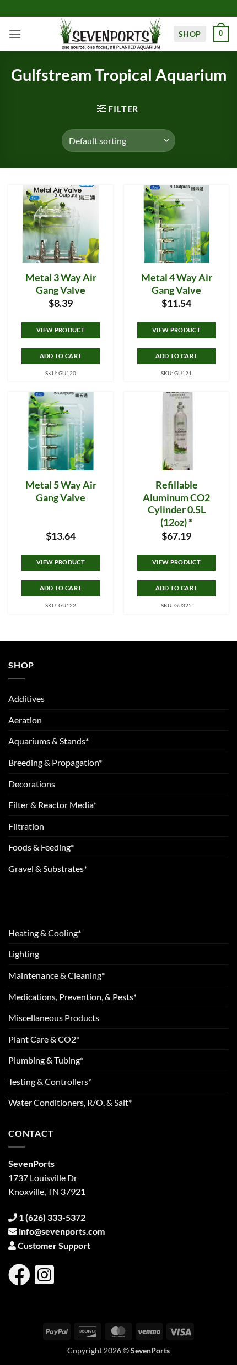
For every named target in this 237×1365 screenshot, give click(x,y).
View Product (60, 329)
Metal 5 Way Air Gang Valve (60, 491)
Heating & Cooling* (44, 933)
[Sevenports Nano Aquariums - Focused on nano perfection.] (111, 34)
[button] (14, 33)
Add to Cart (61, 355)
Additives (26, 698)
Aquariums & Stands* (48, 741)
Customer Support (54, 1245)
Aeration (25, 720)
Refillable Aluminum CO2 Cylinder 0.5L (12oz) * (176, 504)
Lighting (23, 954)
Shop (190, 34)
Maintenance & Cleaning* (56, 975)
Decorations (31, 784)
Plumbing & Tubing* (45, 1060)
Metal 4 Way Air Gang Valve (176, 284)
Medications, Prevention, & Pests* (72, 996)
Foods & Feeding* (41, 847)
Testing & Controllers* (49, 1081)
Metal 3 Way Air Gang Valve (60, 284)
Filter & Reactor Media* (52, 804)
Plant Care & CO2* (43, 1039)
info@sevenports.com (62, 1231)
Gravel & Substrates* (47, 868)
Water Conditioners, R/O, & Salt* (70, 1102)
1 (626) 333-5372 (52, 1217)
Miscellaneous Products (53, 1017)
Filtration (26, 826)
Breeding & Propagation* (55, 762)
